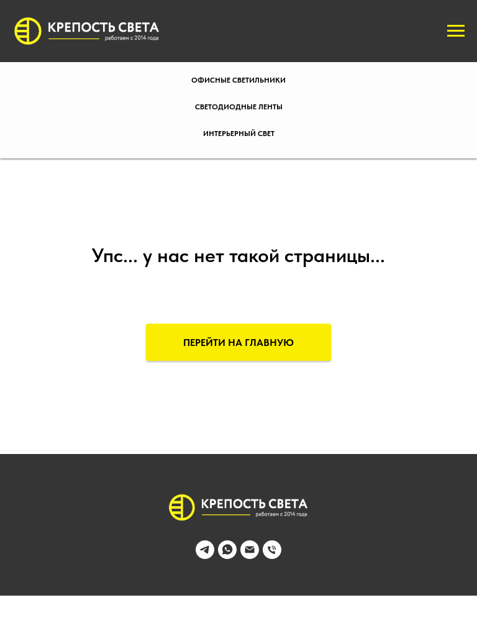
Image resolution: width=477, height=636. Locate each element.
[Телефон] (272, 555)
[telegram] (205, 555)
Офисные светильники (238, 80)
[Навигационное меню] (456, 31)
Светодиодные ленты (239, 106)
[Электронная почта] (249, 555)
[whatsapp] (227, 555)
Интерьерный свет (239, 133)
